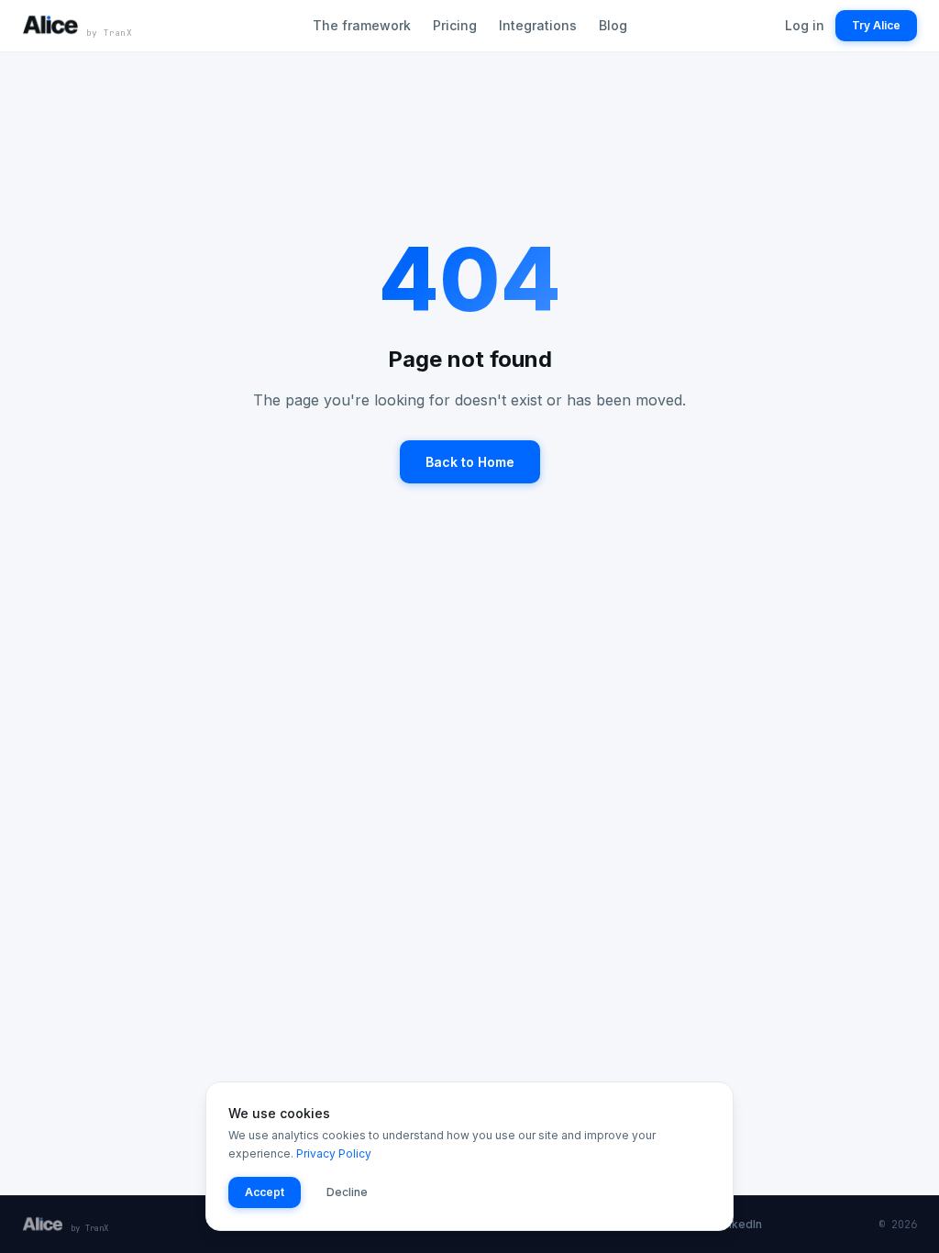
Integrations (538, 25)
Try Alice (876, 25)
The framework (362, 25)
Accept (264, 1192)
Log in (804, 25)
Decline (347, 1192)
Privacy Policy (333, 1153)
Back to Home (469, 462)
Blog (613, 25)
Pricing (455, 25)
